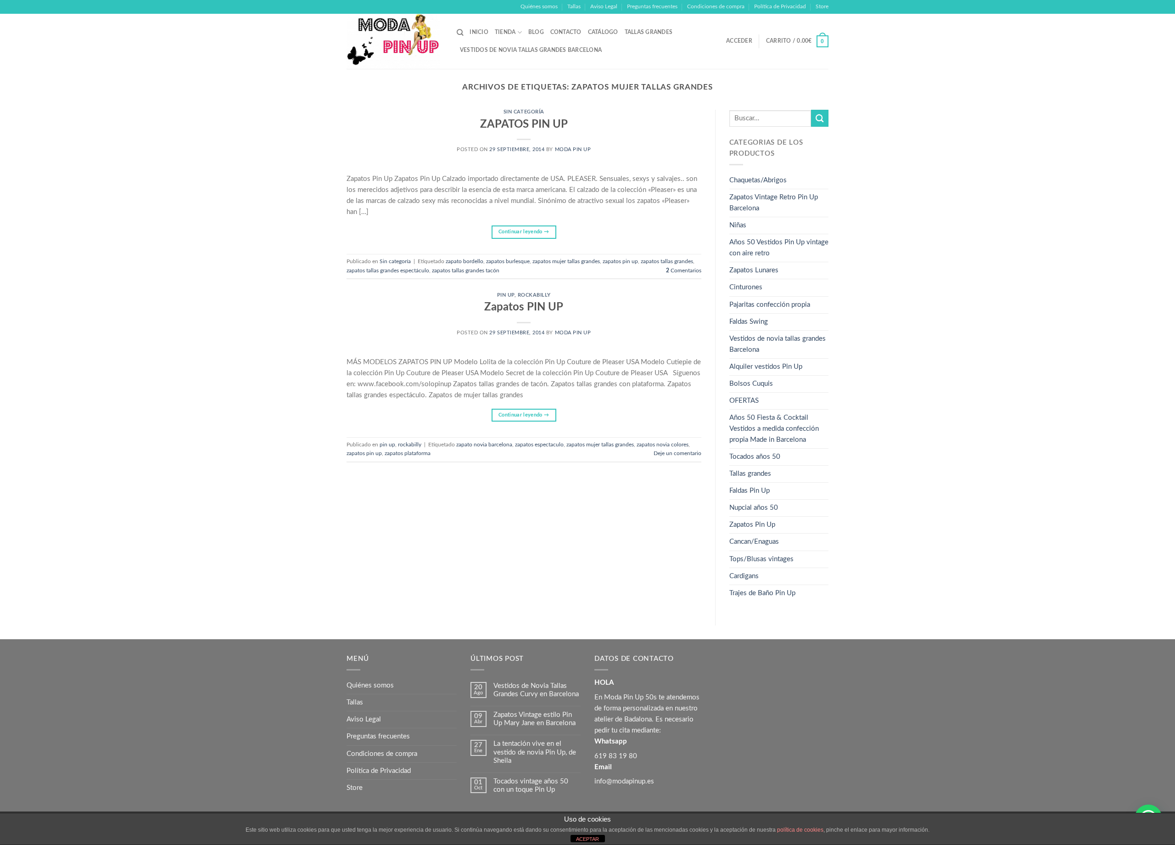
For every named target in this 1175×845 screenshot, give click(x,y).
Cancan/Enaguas (754, 541)
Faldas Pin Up (749, 490)
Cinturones (745, 287)
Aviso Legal (603, 6)
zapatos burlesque (508, 261)
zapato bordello (464, 261)
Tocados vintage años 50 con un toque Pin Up (530, 785)
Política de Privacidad (780, 6)
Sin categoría (524, 112)
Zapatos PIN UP (523, 307)
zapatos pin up (620, 261)
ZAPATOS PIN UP (524, 124)
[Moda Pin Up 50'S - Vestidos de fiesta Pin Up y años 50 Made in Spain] (395, 41)
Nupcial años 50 (753, 507)
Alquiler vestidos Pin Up (765, 366)
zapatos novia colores (662, 444)
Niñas (737, 225)
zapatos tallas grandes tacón (465, 270)
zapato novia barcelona (484, 444)
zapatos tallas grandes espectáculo (388, 270)
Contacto (566, 32)
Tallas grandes (648, 32)
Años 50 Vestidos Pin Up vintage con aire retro (778, 248)
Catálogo (603, 32)
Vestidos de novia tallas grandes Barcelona (531, 50)
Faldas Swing (748, 321)
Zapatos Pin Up (752, 524)
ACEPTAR (587, 839)
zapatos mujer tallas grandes (566, 261)
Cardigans (744, 576)
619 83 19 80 (615, 756)
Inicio (479, 32)
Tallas (574, 6)
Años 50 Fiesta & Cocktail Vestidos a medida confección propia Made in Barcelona (774, 428)
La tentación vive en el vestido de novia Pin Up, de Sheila (534, 752)
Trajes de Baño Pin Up (762, 593)
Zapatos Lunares (753, 270)
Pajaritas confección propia (769, 304)
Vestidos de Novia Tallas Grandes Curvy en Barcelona (536, 690)
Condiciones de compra (715, 6)
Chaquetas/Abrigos (758, 180)
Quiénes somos (539, 6)
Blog (536, 32)
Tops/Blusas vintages (761, 559)
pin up (506, 295)
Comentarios (683, 270)
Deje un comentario (677, 453)
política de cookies (800, 830)
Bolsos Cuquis (751, 383)
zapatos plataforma (408, 453)
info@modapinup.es (624, 781)
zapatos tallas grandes (667, 261)
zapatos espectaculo (539, 444)
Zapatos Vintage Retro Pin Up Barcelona (773, 203)
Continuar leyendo (523, 231)
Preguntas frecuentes (652, 6)
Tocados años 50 (754, 456)
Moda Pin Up (573, 149)
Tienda (505, 32)
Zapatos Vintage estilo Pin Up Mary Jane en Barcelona (534, 719)
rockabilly (534, 295)
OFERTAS (744, 400)
